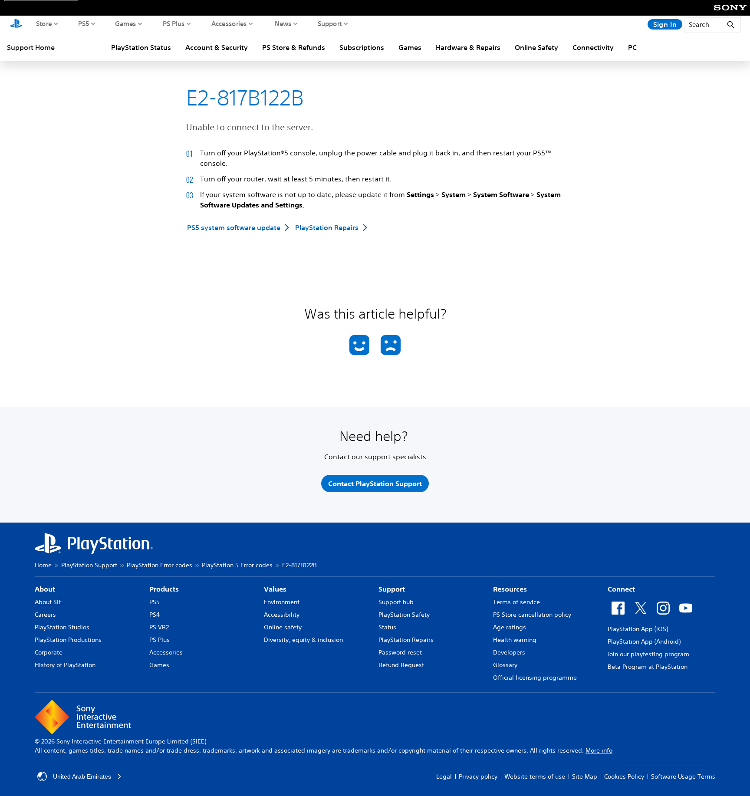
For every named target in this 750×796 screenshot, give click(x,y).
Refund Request (401, 665)
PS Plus (174, 23)
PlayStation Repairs (406, 640)
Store (44, 23)
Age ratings (509, 627)
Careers (45, 614)
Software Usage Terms (683, 776)
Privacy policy (478, 776)
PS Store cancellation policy (532, 614)
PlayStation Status (141, 47)
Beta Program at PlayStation (648, 667)
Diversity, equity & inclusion (303, 640)
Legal (444, 776)
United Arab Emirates (82, 776)
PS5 (83, 23)
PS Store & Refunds (293, 47)
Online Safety (536, 47)
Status (387, 627)
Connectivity (593, 47)
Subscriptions (361, 47)
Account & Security (216, 47)
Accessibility (281, 614)
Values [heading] (275, 589)
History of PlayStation (65, 665)
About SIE (48, 602)
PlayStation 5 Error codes (237, 565)
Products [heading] (164, 589)
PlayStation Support (89, 565)
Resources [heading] (510, 589)
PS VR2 (159, 627)
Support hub (396, 602)
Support (330, 23)
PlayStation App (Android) (644, 641)
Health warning (514, 640)
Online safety (283, 627)
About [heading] (45, 589)
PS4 (154, 614)
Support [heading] (391, 589)
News (283, 23)
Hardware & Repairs (468, 47)
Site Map (584, 776)
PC (632, 47)
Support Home (31, 47)
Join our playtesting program (648, 654)
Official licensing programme (535, 677)
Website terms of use (534, 776)
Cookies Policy (624, 776)
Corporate (48, 652)
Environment (281, 602)
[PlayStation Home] (16, 24)
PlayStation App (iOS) (638, 629)
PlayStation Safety (404, 614)
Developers (509, 652)
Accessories (229, 23)
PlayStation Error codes (159, 565)
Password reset (400, 652)
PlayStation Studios (62, 627)
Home (43, 565)
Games (125, 23)
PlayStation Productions (68, 640)
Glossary (505, 665)
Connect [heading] (621, 589)
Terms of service (516, 602)
